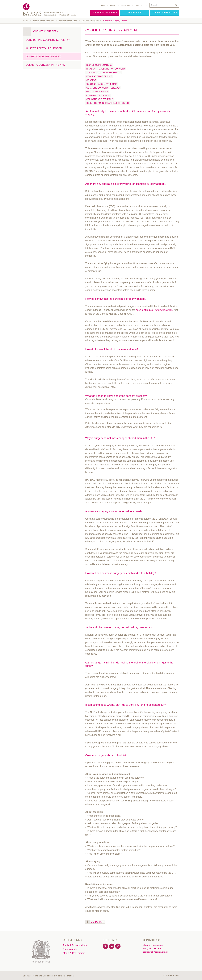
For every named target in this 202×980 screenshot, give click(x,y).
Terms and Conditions (42, 976)
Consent (91, 80)
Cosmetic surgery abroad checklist (107, 103)
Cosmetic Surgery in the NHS (45, 65)
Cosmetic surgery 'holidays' (103, 88)
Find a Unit (114, 5)
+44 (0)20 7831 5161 (153, 948)
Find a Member (127, 5)
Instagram (118, 946)
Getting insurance (97, 91)
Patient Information (68, 20)
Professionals (135, 12)
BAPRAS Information (64, 976)
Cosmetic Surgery (90, 20)
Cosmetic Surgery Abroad (115, 20)
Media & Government (74, 953)
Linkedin (112, 946)
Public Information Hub (105, 12)
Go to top (97, 922)
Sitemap (27, 976)
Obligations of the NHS (99, 99)
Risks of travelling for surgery (105, 69)
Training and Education (164, 12)
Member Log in (142, 5)
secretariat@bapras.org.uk (155, 952)
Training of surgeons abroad (103, 72)
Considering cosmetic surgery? (48, 40)
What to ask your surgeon (44, 48)
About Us (104, 5)
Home (26, 20)
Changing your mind (98, 95)
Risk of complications (99, 65)
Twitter (105, 946)
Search (176, 5)
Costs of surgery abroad (101, 84)
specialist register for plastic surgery (154, 310)
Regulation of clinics (99, 76)
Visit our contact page (153, 945)
